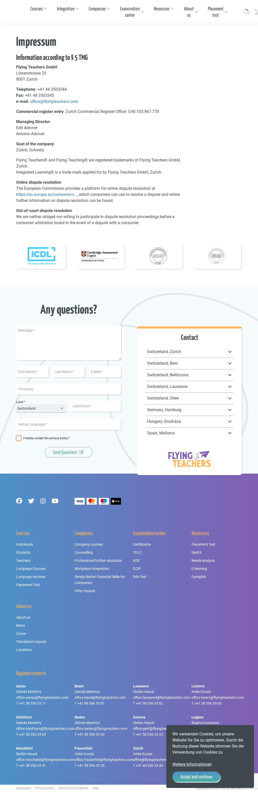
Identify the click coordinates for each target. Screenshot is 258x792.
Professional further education (98, 560)
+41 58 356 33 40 (91, 734)
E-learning (199, 569)
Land (19, 402)
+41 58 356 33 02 (149, 703)
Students (23, 552)
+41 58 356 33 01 (91, 703)
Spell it (196, 552)
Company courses (89, 544)
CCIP (137, 569)
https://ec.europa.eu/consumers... (46, 194)
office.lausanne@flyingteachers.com (161, 697)
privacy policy (58, 438)
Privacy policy (45, 788)
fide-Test (139, 577)
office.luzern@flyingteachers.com (217, 697)
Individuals (24, 544)
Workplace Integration (92, 569)
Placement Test (28, 585)
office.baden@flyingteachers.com (101, 729)
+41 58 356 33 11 (32, 703)
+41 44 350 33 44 (149, 765)
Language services (30, 577)
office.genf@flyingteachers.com (158, 729)
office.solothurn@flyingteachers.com (45, 729)
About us (23, 617)
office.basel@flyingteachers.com (100, 697)
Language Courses (31, 569)
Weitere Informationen (192, 764)
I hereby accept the (45, 438)
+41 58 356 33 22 (149, 734)
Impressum (23, 788)
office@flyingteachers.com (54, 101)
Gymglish (198, 577)
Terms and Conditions (73, 788)
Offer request (85, 591)
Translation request (31, 642)
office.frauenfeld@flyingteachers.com (104, 760)
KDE (136, 560)
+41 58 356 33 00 (207, 703)
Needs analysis (203, 560)
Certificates (142, 544)
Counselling (84, 552)
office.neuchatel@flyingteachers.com (45, 760)
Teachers (23, 560)
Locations (24, 650)
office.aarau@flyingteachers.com (42, 697)
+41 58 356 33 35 (91, 765)
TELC (137, 552)
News (20, 625)
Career (21, 634)
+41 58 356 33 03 (32, 734)
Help (95, 788)
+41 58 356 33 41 (32, 765)
